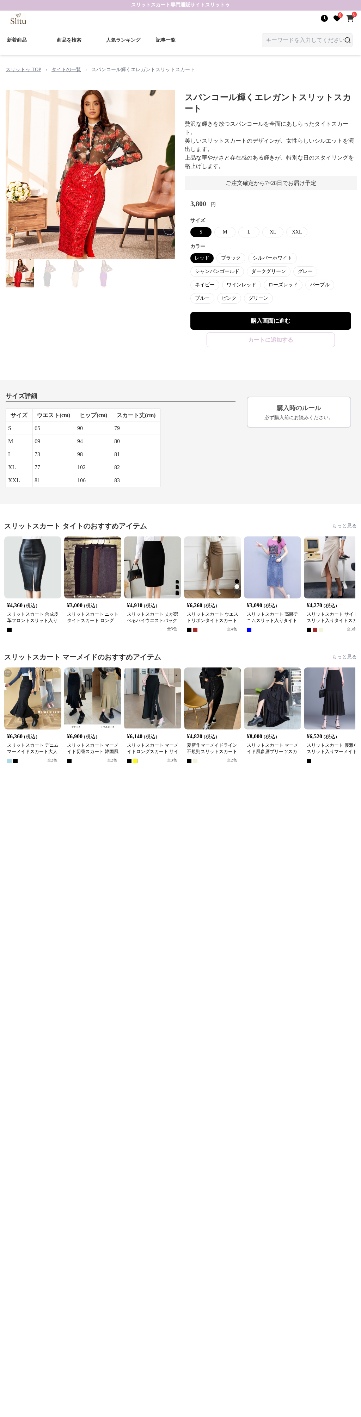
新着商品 (17, 40)
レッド (202, 258)
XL (273, 232)
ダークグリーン (268, 271)
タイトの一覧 (66, 69)
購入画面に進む (270, 321)
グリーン (258, 298)
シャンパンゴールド (217, 271)
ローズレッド (283, 284)
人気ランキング (123, 40)
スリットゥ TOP (23, 69)
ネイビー (205, 284)
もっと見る (344, 525)
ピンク (229, 298)
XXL (297, 232)
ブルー (202, 298)
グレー (305, 271)
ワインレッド (241, 284)
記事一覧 (166, 40)
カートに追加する (270, 340)
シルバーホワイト (272, 258)
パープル (320, 284)
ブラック (231, 258)
